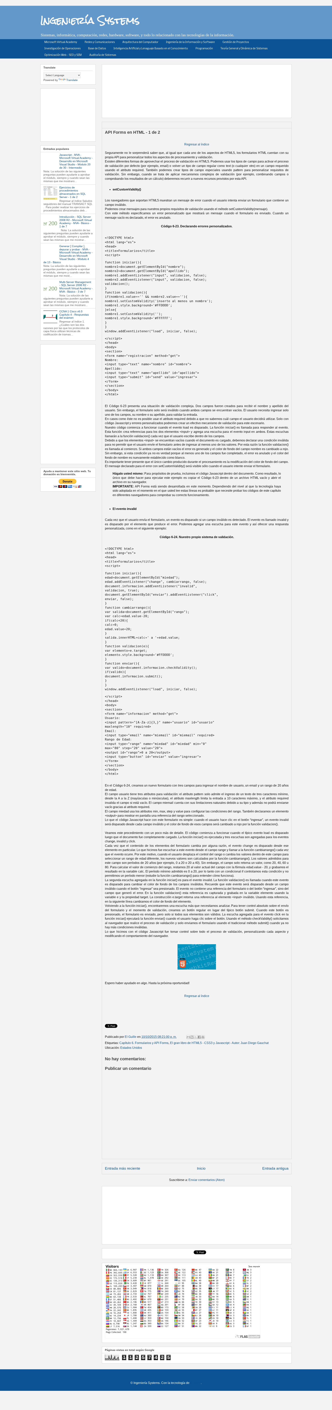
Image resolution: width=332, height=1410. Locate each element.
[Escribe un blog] (192, 1037)
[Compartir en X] (196, 1037)
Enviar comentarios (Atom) (206, 1180)
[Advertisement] (198, 90)
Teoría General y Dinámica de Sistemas (244, 48)
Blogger (195, 1382)
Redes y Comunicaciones (100, 42)
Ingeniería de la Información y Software (190, 42)
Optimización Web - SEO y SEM (63, 55)
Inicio (201, 1168)
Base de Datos (97, 48)
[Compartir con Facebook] (199, 1037)
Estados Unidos (131, 1047)
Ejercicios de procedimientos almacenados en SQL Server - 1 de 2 (72, 192)
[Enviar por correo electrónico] (188, 1037)
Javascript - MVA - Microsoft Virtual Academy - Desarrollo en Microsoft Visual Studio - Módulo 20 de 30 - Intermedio (76, 161)
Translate (72, 80)
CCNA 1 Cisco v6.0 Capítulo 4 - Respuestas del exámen (74, 314)
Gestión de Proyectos (235, 42)
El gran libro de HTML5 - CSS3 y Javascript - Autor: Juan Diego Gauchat (219, 1043)
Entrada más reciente (122, 1168)
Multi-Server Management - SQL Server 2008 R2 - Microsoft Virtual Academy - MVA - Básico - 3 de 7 (76, 286)
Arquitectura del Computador (140, 42)
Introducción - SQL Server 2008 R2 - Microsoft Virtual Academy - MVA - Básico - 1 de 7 (75, 221)
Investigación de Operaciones (62, 48)
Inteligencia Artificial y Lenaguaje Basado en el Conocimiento (151, 48)
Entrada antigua (275, 1168)
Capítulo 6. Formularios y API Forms (143, 1043)
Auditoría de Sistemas (102, 55)
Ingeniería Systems (90, 20)
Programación (204, 48)
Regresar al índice (196, 144)
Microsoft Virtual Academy (60, 42)
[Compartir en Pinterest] (203, 1037)
